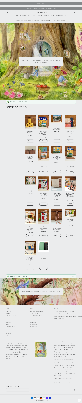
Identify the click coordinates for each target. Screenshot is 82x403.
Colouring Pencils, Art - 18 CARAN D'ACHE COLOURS (43, 194)
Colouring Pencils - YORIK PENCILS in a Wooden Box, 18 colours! (57, 195)
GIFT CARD (8, 322)
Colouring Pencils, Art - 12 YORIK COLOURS (30, 157)
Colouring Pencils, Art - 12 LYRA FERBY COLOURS (43, 164)
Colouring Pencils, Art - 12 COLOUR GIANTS (70, 132)
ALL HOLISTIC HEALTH (11, 330)
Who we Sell (8, 311)
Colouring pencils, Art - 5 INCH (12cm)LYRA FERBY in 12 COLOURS (43, 133)
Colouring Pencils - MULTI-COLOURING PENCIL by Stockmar (57, 227)
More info (73, 101)
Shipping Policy (33, 324)
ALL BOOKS (8, 324)
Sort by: (57, 112)
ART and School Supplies (11, 315)
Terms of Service (33, 326)
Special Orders (33, 319)
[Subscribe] (27, 389)
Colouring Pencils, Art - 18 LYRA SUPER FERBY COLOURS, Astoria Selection (57, 127)
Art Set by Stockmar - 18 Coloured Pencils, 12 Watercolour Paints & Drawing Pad (70, 195)
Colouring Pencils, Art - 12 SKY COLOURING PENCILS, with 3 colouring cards (30, 259)
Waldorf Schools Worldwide (36, 315)
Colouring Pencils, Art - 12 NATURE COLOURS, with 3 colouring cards (70, 221)
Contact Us (32, 317)
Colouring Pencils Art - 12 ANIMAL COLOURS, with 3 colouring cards (30, 228)
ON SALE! (8, 319)
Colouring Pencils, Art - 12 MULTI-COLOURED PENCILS (43, 254)
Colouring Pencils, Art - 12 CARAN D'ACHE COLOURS (43, 227)
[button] (7, 12)
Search (7, 335)
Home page (8, 333)
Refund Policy (33, 322)
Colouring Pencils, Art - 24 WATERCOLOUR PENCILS (30, 188)
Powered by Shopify (45, 400)
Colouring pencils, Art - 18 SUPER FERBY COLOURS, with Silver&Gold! (57, 158)
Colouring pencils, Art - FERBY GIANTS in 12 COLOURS (70, 164)
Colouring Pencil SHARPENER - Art (30, 132)
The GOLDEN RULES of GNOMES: (36, 311)
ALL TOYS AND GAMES (10, 326)
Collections (8, 313)
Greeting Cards (9, 317)
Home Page (32, 328)
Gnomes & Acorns (39, 400)
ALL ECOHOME (9, 328)
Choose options (70, 204)
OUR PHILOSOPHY (34, 313)
